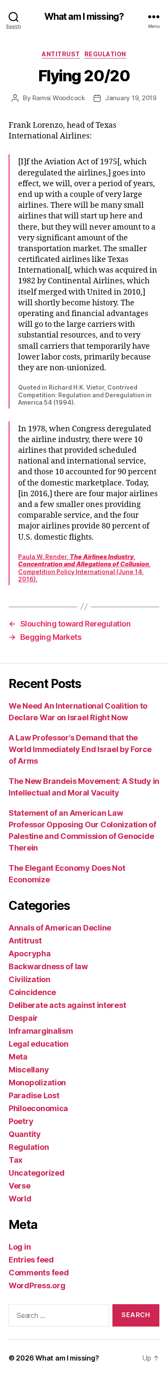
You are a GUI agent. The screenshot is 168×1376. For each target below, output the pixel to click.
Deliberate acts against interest (67, 1005)
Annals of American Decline (60, 927)
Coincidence (32, 992)
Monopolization (37, 1082)
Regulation (105, 54)
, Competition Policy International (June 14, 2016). (84, 571)
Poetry (21, 1121)
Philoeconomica (38, 1108)
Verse (20, 1185)
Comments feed (39, 1272)
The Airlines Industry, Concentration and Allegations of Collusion (83, 560)
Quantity (25, 1134)
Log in (20, 1246)
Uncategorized (37, 1172)
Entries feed (31, 1259)
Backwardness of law (48, 966)
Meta (18, 1056)
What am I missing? (84, 16)
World (20, 1198)
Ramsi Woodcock (58, 98)
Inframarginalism (41, 1030)
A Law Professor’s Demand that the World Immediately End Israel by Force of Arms (80, 749)
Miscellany (29, 1069)
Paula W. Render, (44, 556)
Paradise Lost (34, 1095)
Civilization (29, 979)
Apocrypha (30, 953)
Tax (15, 1159)
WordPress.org (37, 1285)
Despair (23, 1018)
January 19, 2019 (130, 98)
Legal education (38, 1043)
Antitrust (61, 54)
